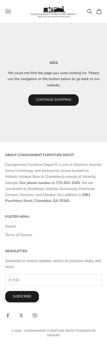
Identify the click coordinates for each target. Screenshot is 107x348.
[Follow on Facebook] (7, 315)
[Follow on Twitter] (21, 315)
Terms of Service (18, 234)
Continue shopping (53, 99)
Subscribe (22, 296)
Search (10, 226)
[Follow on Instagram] (34, 315)
